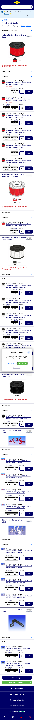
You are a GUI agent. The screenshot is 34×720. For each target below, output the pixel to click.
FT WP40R (19, 504)
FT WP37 (18, 579)
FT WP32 (18, 549)
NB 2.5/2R (18, 159)
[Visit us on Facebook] (4, 717)
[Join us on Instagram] (30, 717)
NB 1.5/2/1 (19, 283)
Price (14, 88)
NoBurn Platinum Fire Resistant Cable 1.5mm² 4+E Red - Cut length (18, 116)
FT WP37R (19, 489)
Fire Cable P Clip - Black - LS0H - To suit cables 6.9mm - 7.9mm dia (19, 649)
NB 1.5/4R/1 (19, 114)
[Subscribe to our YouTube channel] (21, 717)
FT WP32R (19, 459)
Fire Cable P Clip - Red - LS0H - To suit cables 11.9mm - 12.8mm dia (18, 507)
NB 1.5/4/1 (19, 314)
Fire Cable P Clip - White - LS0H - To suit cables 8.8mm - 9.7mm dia (19, 567)
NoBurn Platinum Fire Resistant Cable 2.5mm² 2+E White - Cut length (18, 346)
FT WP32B (19, 646)
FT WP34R (19, 474)
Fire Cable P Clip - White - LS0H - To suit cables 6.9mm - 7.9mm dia (19, 552)
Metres (21, 88)
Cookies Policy (17, 368)
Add (28, 92)
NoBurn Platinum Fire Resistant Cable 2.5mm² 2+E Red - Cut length (18, 146)
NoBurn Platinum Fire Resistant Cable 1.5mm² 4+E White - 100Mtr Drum (18, 331)
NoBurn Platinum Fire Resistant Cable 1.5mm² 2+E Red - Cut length (18, 83)
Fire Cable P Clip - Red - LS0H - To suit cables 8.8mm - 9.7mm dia (18, 477)
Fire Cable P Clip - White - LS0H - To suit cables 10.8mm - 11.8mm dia (19, 582)
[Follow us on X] (12, 717)
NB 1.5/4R (18, 129)
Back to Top (16, 678)
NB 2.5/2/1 (19, 344)
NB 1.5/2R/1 (19, 81)
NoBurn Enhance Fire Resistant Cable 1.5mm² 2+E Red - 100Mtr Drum (18, 225)
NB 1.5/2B (18, 415)
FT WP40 (18, 594)
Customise (11, 363)
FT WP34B (19, 662)
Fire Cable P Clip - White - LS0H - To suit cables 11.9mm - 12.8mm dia (19, 597)
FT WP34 (18, 564)
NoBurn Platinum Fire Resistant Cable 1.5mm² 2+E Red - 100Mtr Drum (18, 100)
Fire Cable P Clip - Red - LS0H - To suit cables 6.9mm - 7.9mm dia (18, 462)
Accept (23, 363)
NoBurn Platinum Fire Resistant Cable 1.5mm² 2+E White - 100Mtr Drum (18, 301)
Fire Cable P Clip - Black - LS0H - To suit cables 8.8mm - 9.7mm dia (19, 664)
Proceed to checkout (16, 683)
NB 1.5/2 (18, 299)
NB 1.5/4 (18, 329)
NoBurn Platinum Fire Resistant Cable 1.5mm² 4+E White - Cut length (18, 316)
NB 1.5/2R (18, 97)
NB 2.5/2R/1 (19, 144)
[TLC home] (17, 2)
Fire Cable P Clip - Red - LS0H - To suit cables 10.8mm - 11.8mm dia (18, 492)
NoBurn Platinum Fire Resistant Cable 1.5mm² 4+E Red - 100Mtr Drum (18, 131)
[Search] (31, 7)
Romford (6, 14)
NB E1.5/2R (19, 222)
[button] (28, 352)
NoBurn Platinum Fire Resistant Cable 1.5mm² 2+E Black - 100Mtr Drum (18, 418)
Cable (5, 20)
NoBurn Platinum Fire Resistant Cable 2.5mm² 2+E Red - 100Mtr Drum (18, 161)
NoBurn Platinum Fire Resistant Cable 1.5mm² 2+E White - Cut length (18, 286)
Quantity (21, 465)
